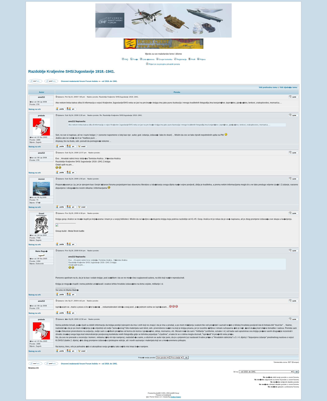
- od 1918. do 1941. (109, 81)
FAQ (126, 59)
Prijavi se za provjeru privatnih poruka (164, 64)
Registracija (181, 59)
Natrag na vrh (35, 109)
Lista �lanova (148, 59)
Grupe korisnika (165, 59)
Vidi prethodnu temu (268, 87)
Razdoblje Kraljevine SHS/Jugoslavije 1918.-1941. (71, 71)
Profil (193, 59)
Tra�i (135, 59)
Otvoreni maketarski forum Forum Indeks (79, 81)
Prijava (202, 59)
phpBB (158, 393)
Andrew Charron (175, 397)
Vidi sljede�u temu (288, 87)
